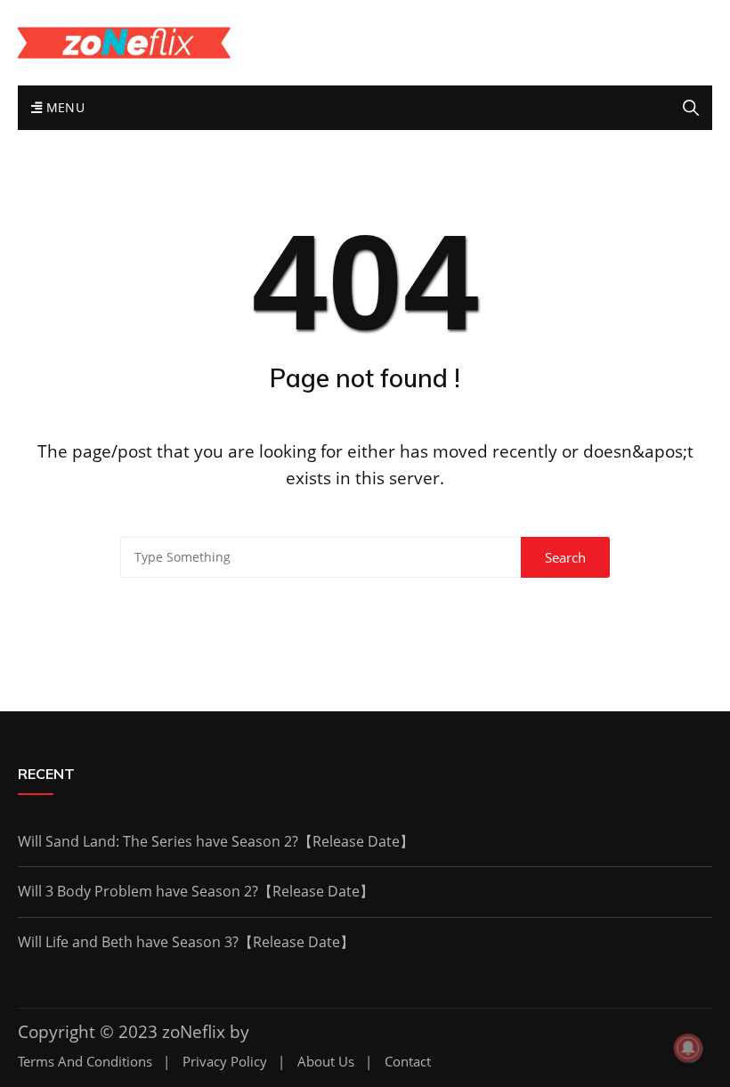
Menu (63, 107)
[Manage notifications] (688, 1048)
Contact (408, 1061)
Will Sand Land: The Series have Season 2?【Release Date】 (216, 841)
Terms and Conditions (85, 1061)
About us (325, 1061)
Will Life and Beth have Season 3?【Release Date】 (186, 942)
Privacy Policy (224, 1061)
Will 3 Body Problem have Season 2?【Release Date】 (196, 891)
